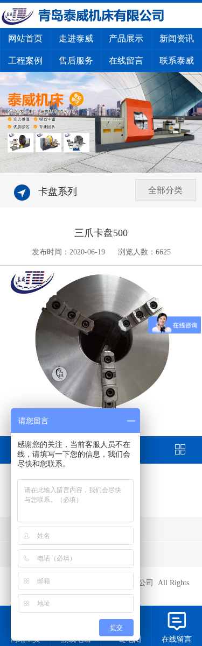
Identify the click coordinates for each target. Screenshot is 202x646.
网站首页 (25, 38)
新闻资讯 (176, 38)
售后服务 (76, 60)
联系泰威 (176, 60)
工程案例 (25, 60)
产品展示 (126, 38)
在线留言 (126, 60)
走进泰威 (76, 38)
